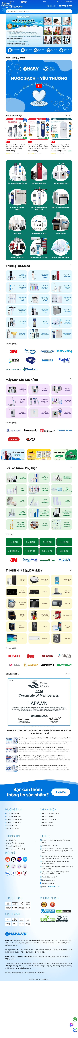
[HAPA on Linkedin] (24, 865)
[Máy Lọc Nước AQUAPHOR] (47, 351)
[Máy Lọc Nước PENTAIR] (31, 369)
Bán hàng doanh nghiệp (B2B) (15, 849)
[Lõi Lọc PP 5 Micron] (14, 551)
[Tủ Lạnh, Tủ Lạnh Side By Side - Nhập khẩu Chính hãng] (39, 626)
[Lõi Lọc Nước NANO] (16, 489)
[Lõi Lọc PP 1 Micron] (31, 551)
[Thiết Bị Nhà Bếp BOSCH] (14, 656)
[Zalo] (6, 872)
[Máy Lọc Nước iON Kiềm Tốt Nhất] (61, 412)
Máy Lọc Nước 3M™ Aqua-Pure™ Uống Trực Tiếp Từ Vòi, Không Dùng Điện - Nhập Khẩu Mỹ (15, 146)
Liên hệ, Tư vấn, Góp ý (13, 828)
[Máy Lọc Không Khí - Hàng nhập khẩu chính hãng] (16, 580)
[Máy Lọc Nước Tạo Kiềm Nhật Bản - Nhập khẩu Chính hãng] (39, 389)
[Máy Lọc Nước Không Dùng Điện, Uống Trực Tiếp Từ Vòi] (16, 287)
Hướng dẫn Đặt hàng (12, 813)
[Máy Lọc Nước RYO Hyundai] (14, 360)
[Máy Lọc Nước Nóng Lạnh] (61, 275)
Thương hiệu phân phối (13, 846)
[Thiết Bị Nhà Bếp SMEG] (47, 665)
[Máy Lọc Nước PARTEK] (64, 360)
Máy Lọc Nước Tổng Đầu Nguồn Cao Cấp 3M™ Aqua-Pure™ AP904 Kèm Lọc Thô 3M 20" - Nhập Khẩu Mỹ (38, 146)
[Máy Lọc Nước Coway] (64, 351)
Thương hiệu (11, 344)
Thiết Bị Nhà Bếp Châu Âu (43, 943)
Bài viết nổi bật (12, 674)
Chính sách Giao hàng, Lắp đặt (50, 813)
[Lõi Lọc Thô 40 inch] (64, 542)
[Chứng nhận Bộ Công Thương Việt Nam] (47, 911)
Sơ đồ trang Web (11, 825)
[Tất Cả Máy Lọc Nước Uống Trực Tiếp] (16, 275)
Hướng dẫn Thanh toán (13, 816)
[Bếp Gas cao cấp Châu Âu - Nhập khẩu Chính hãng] (39, 591)
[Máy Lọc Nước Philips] (47, 360)
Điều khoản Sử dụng (47, 825)
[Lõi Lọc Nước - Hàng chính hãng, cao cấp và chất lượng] (16, 478)
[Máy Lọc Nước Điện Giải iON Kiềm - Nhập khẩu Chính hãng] (16, 389)
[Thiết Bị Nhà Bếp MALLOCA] (31, 665)
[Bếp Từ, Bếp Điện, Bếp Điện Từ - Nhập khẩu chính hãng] (16, 591)
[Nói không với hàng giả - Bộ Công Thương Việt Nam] (52, 904)
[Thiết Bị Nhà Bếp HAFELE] (14, 665)
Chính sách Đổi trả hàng (48, 819)
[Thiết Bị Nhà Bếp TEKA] (31, 656)
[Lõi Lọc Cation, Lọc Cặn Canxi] (16, 524)
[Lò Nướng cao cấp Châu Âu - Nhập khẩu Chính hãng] (39, 603)
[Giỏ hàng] (58, 1)
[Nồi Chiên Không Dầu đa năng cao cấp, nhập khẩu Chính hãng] (16, 615)
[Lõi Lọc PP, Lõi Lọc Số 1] (39, 501)
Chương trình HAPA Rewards (15, 843)
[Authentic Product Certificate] (44, 904)
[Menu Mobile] (7, 6)
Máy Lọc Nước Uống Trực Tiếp (51, 940)
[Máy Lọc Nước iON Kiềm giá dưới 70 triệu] (39, 412)
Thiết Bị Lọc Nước (18, 266)
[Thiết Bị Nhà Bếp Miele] (47, 656)
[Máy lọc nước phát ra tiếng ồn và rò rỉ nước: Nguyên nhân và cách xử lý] (12, 749)
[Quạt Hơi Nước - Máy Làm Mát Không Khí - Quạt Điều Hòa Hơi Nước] (61, 580)
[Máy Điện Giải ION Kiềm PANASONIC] (31, 430)
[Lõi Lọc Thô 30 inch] (47, 542)
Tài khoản (69, 1)
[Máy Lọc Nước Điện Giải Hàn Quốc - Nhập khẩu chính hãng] (61, 389)
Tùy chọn (10, 534)
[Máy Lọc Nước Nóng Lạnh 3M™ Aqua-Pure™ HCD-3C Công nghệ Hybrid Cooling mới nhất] (61, 129)
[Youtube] (18, 872)
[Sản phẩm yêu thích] (62, 1)
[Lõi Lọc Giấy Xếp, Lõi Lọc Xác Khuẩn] (16, 513)
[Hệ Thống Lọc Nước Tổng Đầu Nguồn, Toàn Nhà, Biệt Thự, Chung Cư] (61, 334)
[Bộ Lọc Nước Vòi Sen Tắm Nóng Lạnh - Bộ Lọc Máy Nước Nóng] (16, 334)
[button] (72, 128)
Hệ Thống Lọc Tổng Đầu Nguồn (22, 943)
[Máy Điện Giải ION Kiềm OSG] (31, 439)
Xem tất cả (69, 115)
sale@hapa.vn (50, 880)
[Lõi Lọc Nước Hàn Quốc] (39, 489)
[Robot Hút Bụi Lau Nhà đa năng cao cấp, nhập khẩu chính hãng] (39, 580)
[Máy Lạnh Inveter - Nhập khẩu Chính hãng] (39, 638)
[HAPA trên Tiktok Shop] (13, 859)
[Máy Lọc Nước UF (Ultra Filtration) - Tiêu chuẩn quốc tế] (39, 299)
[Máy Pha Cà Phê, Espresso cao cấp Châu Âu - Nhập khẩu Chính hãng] (61, 615)
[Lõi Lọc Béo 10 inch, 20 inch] (64, 551)
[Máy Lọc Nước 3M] (14, 351)
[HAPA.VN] (16, 6)
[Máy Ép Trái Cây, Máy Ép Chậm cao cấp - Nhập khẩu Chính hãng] (39, 615)
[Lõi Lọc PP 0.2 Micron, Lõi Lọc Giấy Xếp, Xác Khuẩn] (47, 551)
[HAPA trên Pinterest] (18, 865)
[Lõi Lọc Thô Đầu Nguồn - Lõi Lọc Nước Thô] (61, 478)
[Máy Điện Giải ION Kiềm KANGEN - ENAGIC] (14, 430)
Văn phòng (56, 966)
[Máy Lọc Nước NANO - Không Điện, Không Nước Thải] (16, 299)
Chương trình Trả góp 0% (14, 819)
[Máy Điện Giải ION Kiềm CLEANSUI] (14, 439)
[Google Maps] (6, 865)
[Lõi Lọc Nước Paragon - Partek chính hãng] (31, 560)
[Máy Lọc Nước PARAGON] (31, 351)
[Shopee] (7, 859)
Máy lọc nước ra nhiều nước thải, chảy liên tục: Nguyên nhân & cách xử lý (42, 765)
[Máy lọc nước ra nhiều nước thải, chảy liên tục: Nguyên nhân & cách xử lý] (12, 768)
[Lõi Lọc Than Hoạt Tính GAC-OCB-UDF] (39, 513)
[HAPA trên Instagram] (12, 865)
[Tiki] (25, 859)
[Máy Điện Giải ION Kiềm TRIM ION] (64, 430)
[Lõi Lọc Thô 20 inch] (31, 542)
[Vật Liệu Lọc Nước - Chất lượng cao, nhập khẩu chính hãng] (39, 524)
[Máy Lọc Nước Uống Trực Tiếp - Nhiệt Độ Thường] (39, 275)
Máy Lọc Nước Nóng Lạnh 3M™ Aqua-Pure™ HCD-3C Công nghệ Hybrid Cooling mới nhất (60, 146)
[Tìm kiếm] (8, 11)
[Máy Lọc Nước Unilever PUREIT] (31, 360)
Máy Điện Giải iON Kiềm (22, 380)
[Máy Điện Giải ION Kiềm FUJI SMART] (47, 430)
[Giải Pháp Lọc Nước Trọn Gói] (61, 322)
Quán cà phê (25, 968)
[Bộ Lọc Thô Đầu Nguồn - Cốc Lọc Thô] (39, 334)
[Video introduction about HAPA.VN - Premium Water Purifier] (39, 86)
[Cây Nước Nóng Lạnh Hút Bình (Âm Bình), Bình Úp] (16, 322)
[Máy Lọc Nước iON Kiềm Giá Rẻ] (16, 412)
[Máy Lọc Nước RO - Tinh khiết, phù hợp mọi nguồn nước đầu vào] (61, 299)
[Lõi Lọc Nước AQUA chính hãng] (64, 560)
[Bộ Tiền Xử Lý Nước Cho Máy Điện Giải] (39, 401)
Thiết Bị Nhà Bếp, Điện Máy (24, 570)
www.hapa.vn (52, 883)
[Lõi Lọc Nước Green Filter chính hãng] (47, 560)
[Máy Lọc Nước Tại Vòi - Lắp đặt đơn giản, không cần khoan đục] (61, 287)
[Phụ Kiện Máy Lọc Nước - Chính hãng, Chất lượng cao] (61, 524)
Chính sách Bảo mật (47, 822)
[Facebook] (12, 872)
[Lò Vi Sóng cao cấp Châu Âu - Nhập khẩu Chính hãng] (61, 603)
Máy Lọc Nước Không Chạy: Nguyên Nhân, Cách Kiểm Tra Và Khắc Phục (41, 756)
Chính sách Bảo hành (47, 816)
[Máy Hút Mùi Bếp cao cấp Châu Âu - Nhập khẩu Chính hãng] (61, 591)
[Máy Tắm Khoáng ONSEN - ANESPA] (16, 401)
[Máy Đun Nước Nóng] (39, 322)
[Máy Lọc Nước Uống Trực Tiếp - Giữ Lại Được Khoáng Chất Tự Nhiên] (39, 287)
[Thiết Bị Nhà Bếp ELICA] (64, 656)
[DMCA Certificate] (63, 911)
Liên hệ (61, 792)
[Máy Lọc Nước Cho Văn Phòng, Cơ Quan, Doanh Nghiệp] (39, 310)
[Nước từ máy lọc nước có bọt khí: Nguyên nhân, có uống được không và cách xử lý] (12, 740)
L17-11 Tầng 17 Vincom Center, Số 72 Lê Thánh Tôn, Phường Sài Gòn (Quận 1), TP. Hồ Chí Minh (57, 851)
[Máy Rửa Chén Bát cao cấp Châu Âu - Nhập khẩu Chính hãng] (16, 603)
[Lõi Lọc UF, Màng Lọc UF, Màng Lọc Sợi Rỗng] (16, 501)
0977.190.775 (65, 6)
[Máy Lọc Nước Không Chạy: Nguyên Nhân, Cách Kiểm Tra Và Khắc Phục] (12, 759)
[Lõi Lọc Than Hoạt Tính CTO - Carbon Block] (61, 513)
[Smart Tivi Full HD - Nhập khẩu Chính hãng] (16, 638)
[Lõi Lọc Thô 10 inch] (14, 542)
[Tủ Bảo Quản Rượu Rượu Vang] (16, 626)
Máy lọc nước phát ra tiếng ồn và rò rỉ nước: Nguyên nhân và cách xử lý (41, 747)
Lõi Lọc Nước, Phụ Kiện (21, 468)
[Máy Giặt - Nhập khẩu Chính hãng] (61, 638)
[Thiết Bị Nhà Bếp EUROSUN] (64, 665)
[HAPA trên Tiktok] (24, 872)
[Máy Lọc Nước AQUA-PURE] (14, 369)
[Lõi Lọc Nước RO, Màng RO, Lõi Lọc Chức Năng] (61, 489)
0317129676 (54, 845)
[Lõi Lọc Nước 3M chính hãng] (14, 560)
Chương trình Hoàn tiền (13, 822)
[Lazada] (19, 859)
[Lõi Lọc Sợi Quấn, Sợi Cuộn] (61, 501)
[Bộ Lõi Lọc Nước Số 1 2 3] (39, 478)
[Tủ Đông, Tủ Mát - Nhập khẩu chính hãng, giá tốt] (61, 626)
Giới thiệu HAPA (11, 840)
